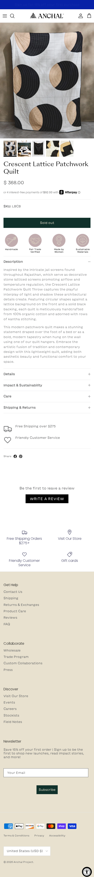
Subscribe (47, 789)
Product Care (14, 611)
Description (13, 261)
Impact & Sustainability (22, 385)
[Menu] (5, 16)
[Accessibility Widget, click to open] (87, 872)
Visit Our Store (15, 696)
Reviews (10, 617)
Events (9, 702)
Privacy (39, 835)
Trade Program (16, 656)
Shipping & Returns (19, 407)
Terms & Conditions (16, 835)
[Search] (14, 16)
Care (7, 396)
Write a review (47, 499)
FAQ (6, 624)
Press (8, 669)
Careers (10, 708)
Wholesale (12, 650)
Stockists (11, 715)
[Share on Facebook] (15, 456)
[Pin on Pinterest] (20, 456)
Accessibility (57, 835)
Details (9, 374)
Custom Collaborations (22, 663)
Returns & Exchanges (21, 604)
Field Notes (12, 721)
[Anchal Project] (47, 15)
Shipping (10, 598)
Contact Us (12, 591)
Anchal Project (23, 862)
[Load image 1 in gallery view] (47, 80)
